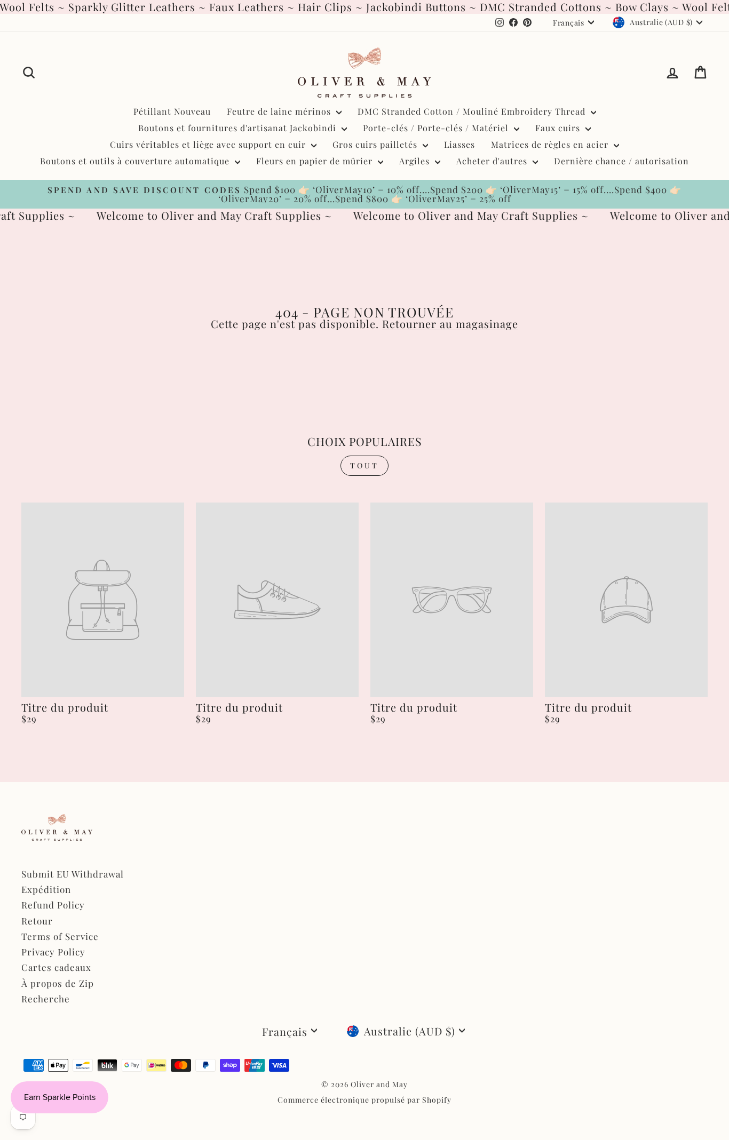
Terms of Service (60, 936)
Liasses (459, 144)
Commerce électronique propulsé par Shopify (364, 1100)
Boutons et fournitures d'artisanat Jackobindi (238, 127)
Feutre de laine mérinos (280, 111)
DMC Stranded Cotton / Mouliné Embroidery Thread (473, 111)
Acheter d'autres (493, 160)
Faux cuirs (559, 127)
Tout (364, 465)
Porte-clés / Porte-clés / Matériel (437, 127)
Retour (37, 921)
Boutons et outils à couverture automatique (136, 160)
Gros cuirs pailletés (376, 144)
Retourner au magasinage (450, 323)
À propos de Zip (57, 983)
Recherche (45, 999)
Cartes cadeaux (56, 967)
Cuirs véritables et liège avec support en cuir (209, 144)
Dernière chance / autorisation (621, 160)
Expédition (46, 889)
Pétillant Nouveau (172, 111)
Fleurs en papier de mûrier (315, 160)
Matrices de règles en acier (551, 144)
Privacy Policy (53, 952)
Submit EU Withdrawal (72, 874)
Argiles (415, 160)
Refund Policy (53, 905)
